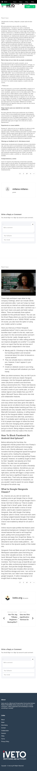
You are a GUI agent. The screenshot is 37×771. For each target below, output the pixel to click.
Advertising (4, 725)
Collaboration (5, 730)
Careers (3, 733)
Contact (3, 728)
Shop (26, 2)
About (20, 2)
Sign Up (16, 217)
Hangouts (14, 414)
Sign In (10, 217)
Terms (3, 739)
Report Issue (5, 18)
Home (14, 2)
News (2, 722)
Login (28, 6)
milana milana (20, 189)
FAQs (32, 2)
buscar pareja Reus (26, 149)
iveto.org (10, 16)
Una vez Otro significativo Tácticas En (25, 617)
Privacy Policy (5, 741)
